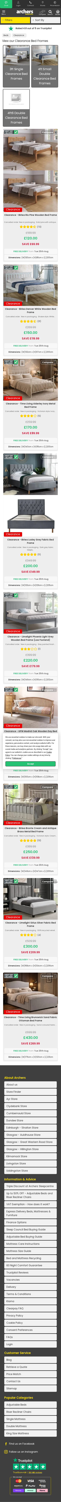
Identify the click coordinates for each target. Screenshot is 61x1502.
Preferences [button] (16, 758)
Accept (30, 764)
